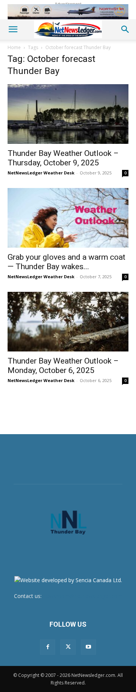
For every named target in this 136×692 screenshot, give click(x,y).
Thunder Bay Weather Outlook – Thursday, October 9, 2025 (63, 158)
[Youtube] (88, 647)
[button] (13, 29)
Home (14, 47)
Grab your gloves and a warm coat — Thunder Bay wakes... (66, 262)
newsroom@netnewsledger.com (82, 596)
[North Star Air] (68, 11)
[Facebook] (47, 647)
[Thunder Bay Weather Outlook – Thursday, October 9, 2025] (68, 114)
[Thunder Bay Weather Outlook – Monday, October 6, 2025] (68, 321)
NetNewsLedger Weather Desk (41, 173)
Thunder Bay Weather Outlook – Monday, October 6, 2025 (63, 365)
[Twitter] (68, 647)
